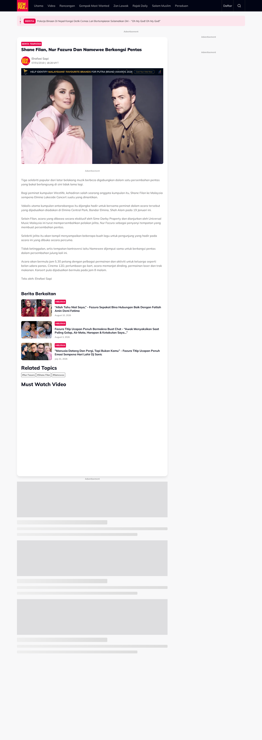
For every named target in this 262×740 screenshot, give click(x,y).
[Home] (22, 5)
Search (239, 5)
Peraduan (181, 6)
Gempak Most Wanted (94, 6)
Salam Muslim (161, 6)
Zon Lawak (121, 6)
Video (51, 6)
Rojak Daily (140, 6)
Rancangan (67, 6)
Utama (38, 6)
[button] (20, 18)
